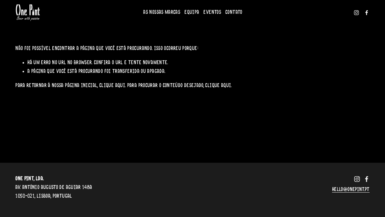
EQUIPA (191, 12)
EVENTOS (212, 12)
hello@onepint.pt (351, 190)
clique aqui (112, 86)
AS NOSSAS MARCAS (161, 12)
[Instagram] (356, 13)
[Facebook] (367, 13)
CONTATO (233, 12)
